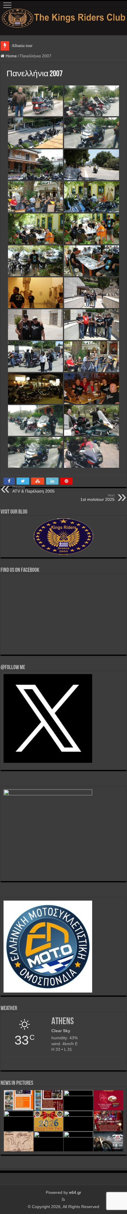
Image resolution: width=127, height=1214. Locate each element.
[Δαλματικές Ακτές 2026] (48, 1100)
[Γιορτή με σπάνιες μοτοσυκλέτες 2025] (108, 1142)
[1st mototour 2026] (18, 1121)
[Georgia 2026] (78, 1100)
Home (10, 56)
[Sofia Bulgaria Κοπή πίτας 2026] (108, 1100)
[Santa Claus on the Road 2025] (108, 1121)
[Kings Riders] (63, 17)
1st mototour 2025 (97, 497)
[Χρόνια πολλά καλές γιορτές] (78, 1121)
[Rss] (63, 1199)
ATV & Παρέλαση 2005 (33, 489)
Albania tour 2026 (27, 45)
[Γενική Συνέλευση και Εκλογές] (78, 1142)
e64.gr (75, 1192)
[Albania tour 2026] (18, 1100)
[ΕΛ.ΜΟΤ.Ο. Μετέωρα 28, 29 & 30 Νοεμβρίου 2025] (18, 1142)
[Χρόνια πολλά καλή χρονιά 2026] (48, 1121)
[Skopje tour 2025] (48, 1142)
